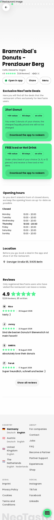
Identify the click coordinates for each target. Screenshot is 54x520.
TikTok (33, 489)
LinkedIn (34, 501)
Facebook (35, 495)
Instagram (35, 483)
